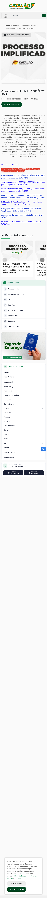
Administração (9, 387)
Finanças (7, 417)
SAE (5, 443)
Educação (7, 413)
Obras (6, 430)
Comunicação (9, 404)
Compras (7, 400)
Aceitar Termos (16, 889)
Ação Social (8, 382)
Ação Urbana (9, 457)
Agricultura (8, 391)
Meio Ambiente (9, 426)
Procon (6, 434)
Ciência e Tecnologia (12, 395)
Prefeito (7, 372)
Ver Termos (16, 883)
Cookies (18, 878)
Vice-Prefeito (9, 377)
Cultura (6, 408)
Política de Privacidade (22, 876)
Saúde (6, 447)
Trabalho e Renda (10, 453)
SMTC (6, 439)
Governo (7, 421)
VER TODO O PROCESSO (10, 165)
